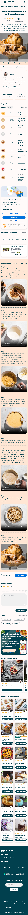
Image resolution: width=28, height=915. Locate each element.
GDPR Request (7, 902)
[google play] (8, 874)
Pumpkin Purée (20, 113)
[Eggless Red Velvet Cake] (7, 830)
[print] (2, 63)
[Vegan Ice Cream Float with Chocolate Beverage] (21, 830)
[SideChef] (7, 852)
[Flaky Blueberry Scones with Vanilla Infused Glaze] (21, 758)
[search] (21, 2)
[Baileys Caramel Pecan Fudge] (7, 782)
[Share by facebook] (14, 63)
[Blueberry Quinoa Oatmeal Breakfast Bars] (21, 710)
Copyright (8, 907)
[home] (9, 2)
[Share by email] (25, 63)
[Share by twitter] (20, 63)
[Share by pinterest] (8, 63)
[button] (2, 2)
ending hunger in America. (15, 226)
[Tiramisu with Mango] (7, 734)
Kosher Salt (21, 163)
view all (24, 658)
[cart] (25, 2)
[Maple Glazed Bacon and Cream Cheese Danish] (7, 710)
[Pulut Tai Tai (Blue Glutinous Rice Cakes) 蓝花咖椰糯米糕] (21, 806)
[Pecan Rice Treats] (21, 734)
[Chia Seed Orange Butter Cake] (7, 806)
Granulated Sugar (21, 133)
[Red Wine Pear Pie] (7, 758)
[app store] (20, 874)
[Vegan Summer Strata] (12, 676)
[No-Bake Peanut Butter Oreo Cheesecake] (21, 782)
